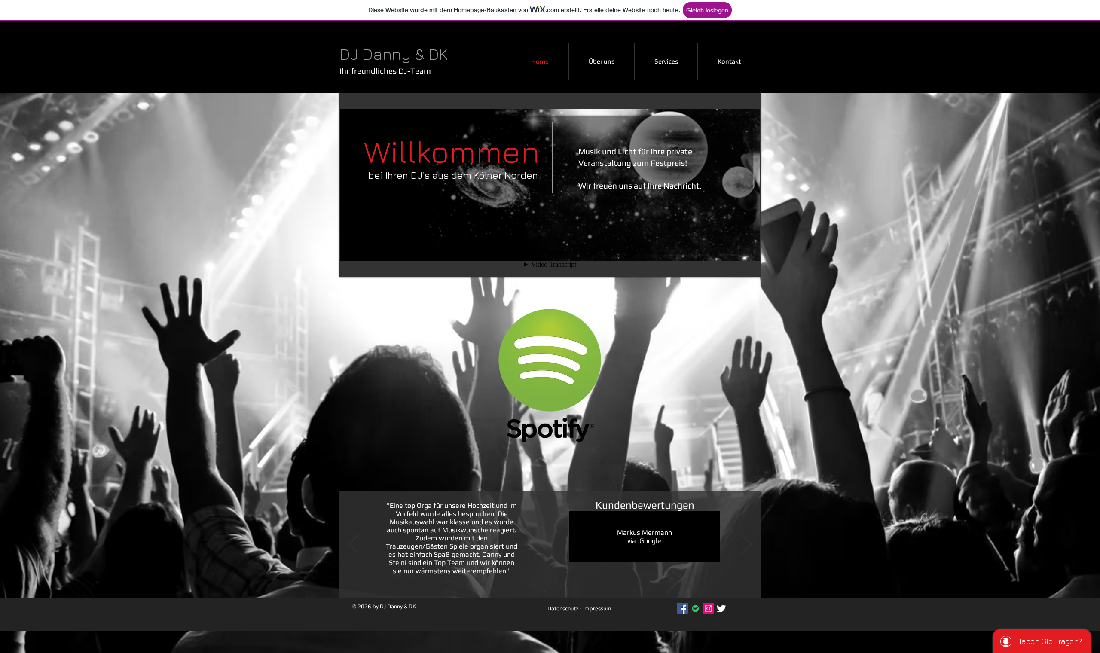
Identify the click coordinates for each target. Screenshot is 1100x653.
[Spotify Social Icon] (695, 608)
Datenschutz (562, 608)
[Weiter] (746, 545)
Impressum (597, 608)
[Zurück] (354, 545)
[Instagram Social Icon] (708, 608)
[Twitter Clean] (721, 608)
